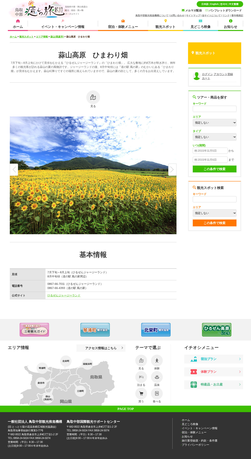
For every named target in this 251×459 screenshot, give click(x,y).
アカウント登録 (223, 74)
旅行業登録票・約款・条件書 (199, 440)
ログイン (207, 74)
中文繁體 (233, 4)
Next (243, 330)
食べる (157, 401)
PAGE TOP (125, 409)
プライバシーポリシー (195, 444)
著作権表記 (237, 15)
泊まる (141, 384)
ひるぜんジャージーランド (63, 295)
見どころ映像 (190, 424)
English (214, 4)
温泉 (157, 384)
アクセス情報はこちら (101, 348)
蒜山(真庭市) (57, 36)
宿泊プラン (208, 359)
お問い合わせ (177, 15)
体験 (157, 368)
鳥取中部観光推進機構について (152, 15)
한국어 (223, 4)
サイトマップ (193, 15)
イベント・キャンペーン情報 (199, 428)
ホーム (13, 36)
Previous (8, 330)
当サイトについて (211, 15)
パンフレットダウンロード (225, 10)
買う (141, 401)
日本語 (204, 4)
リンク (226, 15)
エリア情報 (42, 36)
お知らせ (187, 436)
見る (93, 106)
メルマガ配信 (193, 10)
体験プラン (208, 371)
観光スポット (26, 36)
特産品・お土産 (211, 384)
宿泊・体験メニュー (194, 432)
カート (206, 78)
